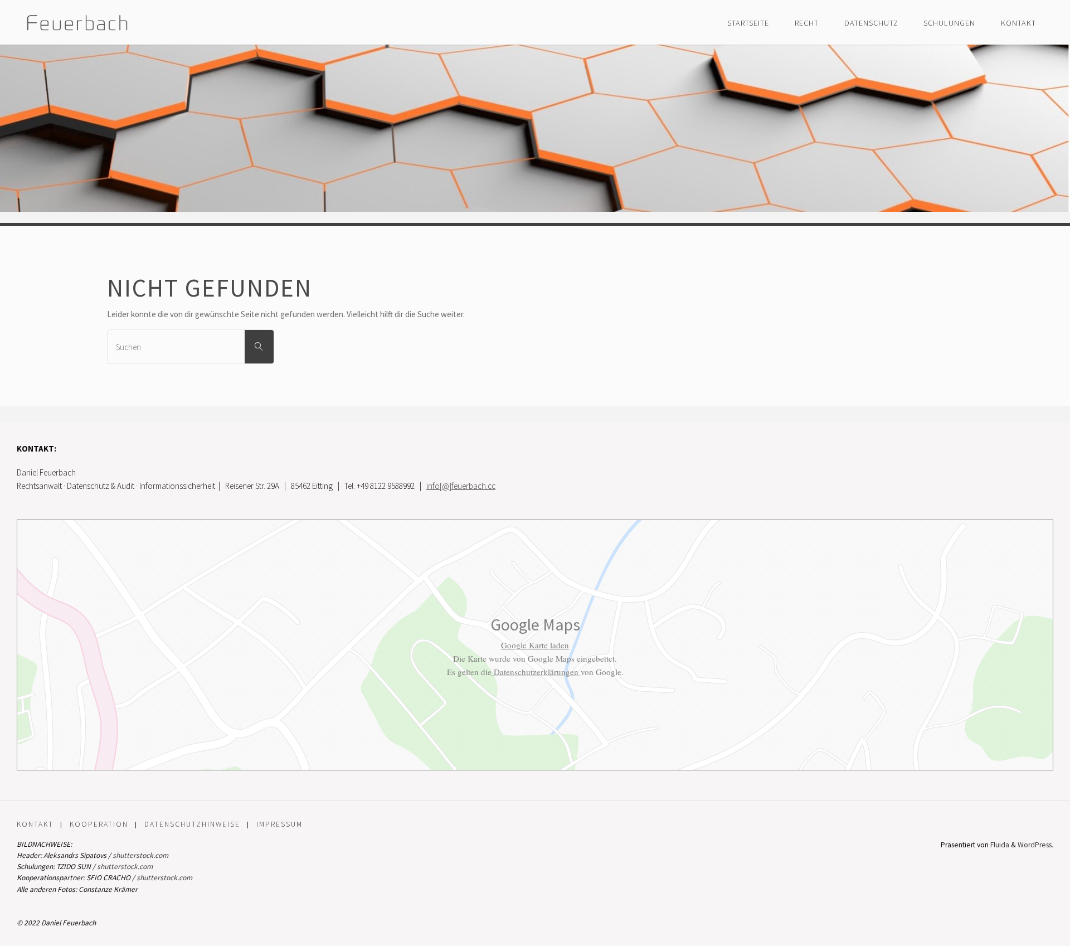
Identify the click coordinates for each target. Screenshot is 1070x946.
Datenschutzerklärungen (536, 671)
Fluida (999, 845)
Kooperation (99, 824)
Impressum (279, 824)
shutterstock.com (140, 855)
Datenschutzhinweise (192, 824)
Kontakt (35, 824)
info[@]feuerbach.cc (460, 486)
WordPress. (1035, 845)
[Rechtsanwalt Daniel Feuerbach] (77, 22)
